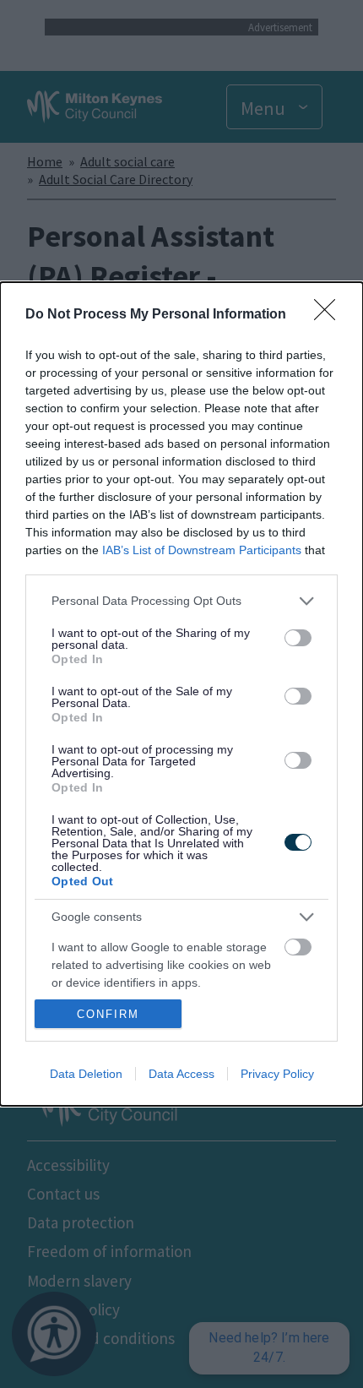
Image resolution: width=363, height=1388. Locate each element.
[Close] (330, 315)
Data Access (181, 1073)
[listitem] (181, 601)
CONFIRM (108, 1014)
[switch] (298, 637)
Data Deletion (86, 1073)
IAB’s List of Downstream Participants (201, 550)
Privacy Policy (277, 1073)
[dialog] (181, 694)
